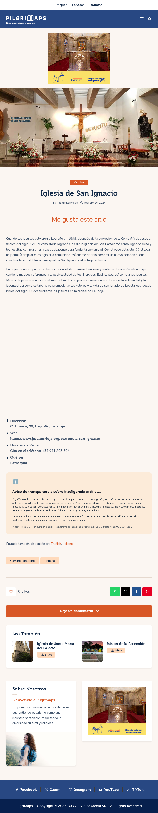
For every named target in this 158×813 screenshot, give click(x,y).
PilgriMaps (24, 806)
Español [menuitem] (78, 5)
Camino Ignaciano (22, 561)
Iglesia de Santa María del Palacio (55, 646)
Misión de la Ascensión (126, 644)
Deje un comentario (77, 611)
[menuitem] (61, 5)
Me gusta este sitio (79, 219)
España (49, 561)
